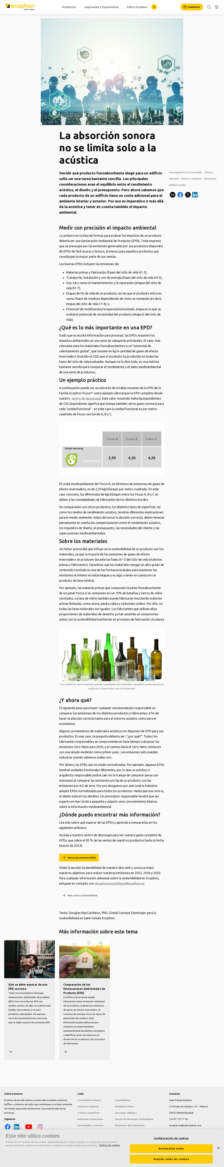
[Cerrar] (218, 1148)
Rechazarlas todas (171, 1148)
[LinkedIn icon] (17, 1129)
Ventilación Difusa (124, 1106)
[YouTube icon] (28, 1129)
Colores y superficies (89, 1112)
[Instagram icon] (40, 1129)
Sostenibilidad (122, 1100)
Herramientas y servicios (91, 1125)
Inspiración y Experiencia (90, 1119)
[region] (112, 1148)
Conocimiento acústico (89, 1100)
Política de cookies (109, 1145)
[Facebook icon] (7, 1129)
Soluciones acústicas (88, 1106)
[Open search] (209, 7)
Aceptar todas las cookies (171, 1159)
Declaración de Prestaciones (130, 1125)
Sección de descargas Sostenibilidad (134, 1119)
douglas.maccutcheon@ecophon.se (119, 883)
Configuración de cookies (171, 1138)
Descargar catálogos (126, 1112)
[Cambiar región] (216, 7)
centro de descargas (86, 398)
